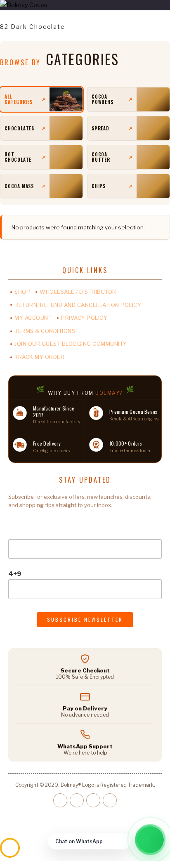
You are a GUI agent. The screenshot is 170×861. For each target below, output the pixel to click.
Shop (22, 291)
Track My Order (39, 357)
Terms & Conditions (44, 331)
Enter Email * (28, 520)
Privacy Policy (84, 317)
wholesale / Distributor (78, 291)
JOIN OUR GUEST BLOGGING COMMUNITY (70, 343)
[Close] (122, 841)
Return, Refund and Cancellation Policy (77, 305)
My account (33, 317)
